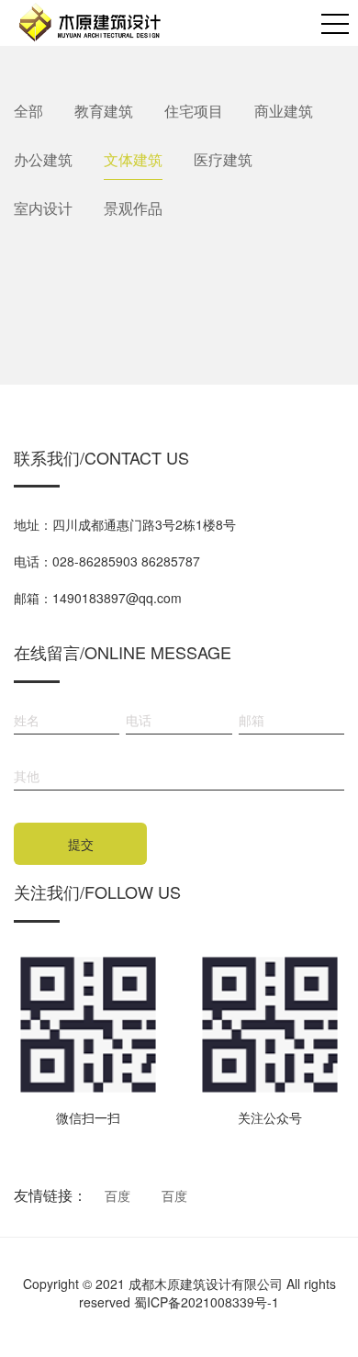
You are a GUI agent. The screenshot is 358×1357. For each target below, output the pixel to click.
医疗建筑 (223, 159)
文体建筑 (133, 159)
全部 (28, 110)
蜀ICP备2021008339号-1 (206, 1302)
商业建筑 (283, 110)
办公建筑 (43, 159)
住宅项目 (193, 110)
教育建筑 (103, 110)
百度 (117, 1195)
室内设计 (43, 208)
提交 (81, 844)
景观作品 (133, 208)
